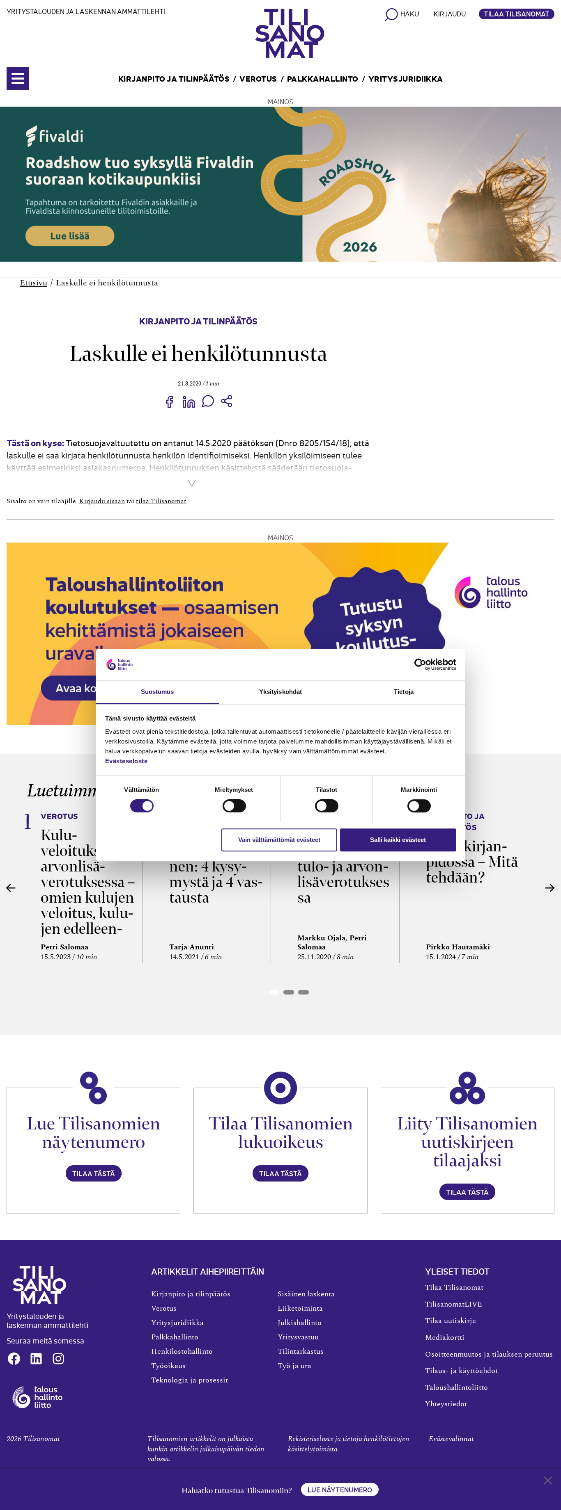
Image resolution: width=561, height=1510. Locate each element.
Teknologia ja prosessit (189, 1380)
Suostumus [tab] (157, 691)
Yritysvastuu (298, 1337)
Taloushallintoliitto (456, 1387)
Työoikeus (168, 1366)
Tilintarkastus (301, 1351)
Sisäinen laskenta (306, 1294)
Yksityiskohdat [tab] (280, 691)
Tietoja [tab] (404, 691)
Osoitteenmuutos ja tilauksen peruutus (489, 1354)
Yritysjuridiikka (405, 78)
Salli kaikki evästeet (398, 839)
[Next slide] (550, 887)
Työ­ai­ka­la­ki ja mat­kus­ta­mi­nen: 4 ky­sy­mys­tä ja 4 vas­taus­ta (216, 866)
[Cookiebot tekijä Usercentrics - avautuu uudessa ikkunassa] (420, 665)
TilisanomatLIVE (453, 1304)
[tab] (274, 992)
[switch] (234, 805)
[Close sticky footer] (547, 1482)
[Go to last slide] (11, 887)
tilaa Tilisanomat (161, 501)
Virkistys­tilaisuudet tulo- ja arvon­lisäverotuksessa (343, 866)
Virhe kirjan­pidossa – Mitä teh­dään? (472, 861)
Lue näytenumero (340, 1489)
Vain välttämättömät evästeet (279, 839)
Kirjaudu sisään (102, 501)
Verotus (258, 78)
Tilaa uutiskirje (450, 1321)
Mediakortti (444, 1337)
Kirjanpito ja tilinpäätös (174, 78)
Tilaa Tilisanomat (517, 13)
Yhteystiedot (446, 1404)
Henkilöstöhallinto (182, 1351)
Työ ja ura (294, 1366)
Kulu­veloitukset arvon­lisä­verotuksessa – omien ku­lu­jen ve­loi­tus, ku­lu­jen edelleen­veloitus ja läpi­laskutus (88, 897)
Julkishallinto (300, 1323)
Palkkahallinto (323, 78)
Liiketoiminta (300, 1308)
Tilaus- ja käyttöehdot (461, 1371)
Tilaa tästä (93, 1173)
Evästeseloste (126, 760)
